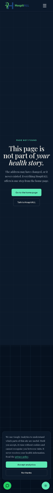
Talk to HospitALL (26, 202)
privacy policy (21, 456)
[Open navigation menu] (44, 5)
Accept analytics (27, 464)
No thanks (26, 472)
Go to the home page (27, 192)
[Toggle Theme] (46, 486)
